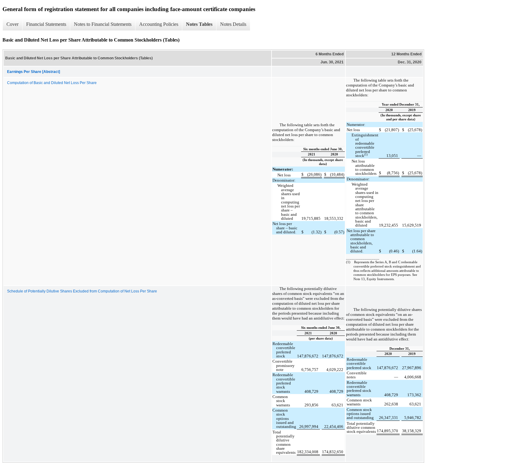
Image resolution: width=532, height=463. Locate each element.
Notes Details (233, 24)
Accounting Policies (158, 24)
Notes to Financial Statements (102, 24)
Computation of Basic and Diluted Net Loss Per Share (52, 83)
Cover (12, 24)
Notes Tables (199, 24)
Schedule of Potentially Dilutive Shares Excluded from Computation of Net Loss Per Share (82, 291)
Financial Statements (46, 24)
